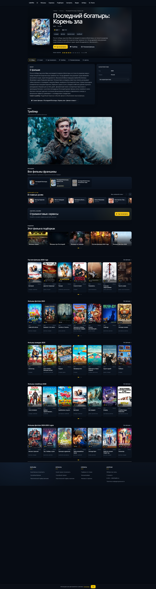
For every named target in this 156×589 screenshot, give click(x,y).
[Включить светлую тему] (37, 3)
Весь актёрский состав (117, 194)
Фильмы (43, 3)
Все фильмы (127, 260)
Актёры (84, 3)
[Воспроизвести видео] (70, 140)
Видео (77, 3)
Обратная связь (112, 472)
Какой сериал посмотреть (63, 472)
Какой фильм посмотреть (37, 472)
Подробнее (86, 586)
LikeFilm (31, 3)
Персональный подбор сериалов (65, 478)
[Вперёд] (130, 194)
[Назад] (126, 194)
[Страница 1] (78, 294)
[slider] (71, 53)
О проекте (109, 475)
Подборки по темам (86, 472)
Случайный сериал (61, 475)
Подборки (60, 3)
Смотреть (69, 3)
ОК (93, 586)
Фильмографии (85, 475)
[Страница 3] (81, 294)
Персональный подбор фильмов (39, 478)
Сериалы (51, 3)
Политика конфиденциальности (116, 481)
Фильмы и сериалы (86, 478)
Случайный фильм (35, 475)
